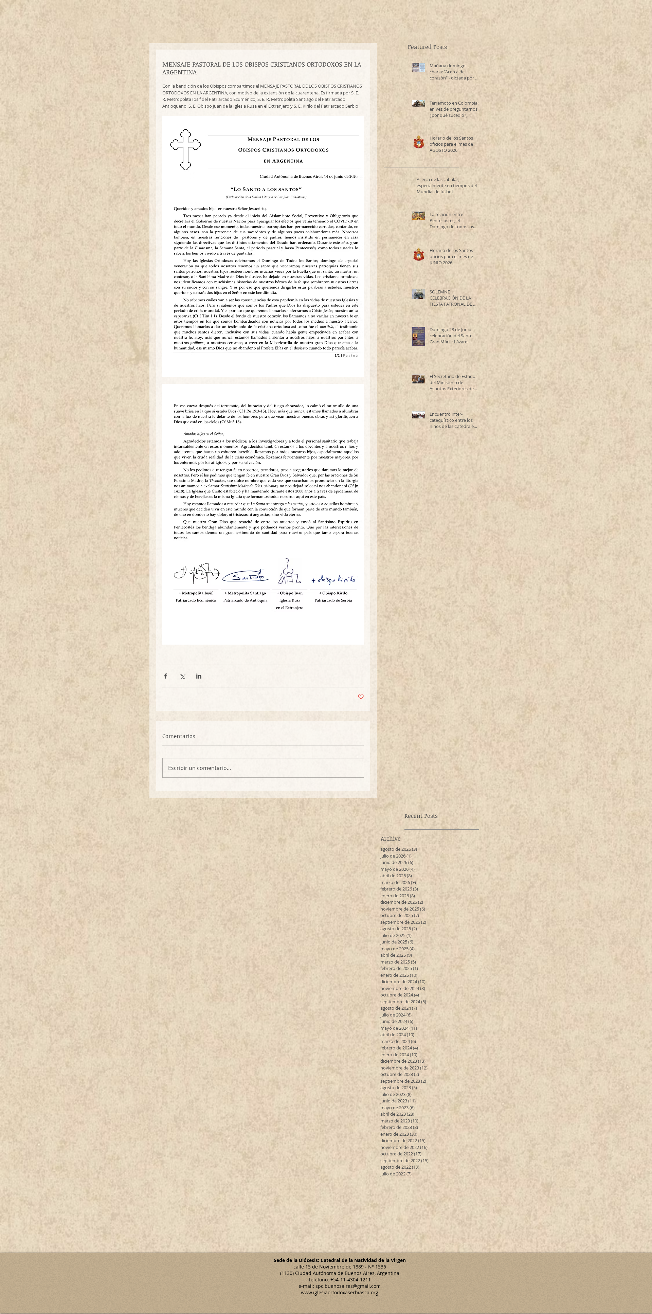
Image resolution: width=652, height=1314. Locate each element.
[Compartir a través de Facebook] (165, 676)
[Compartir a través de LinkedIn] (199, 676)
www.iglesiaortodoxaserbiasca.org (339, 1292)
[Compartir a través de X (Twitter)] (182, 676)
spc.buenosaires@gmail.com (348, 1286)
